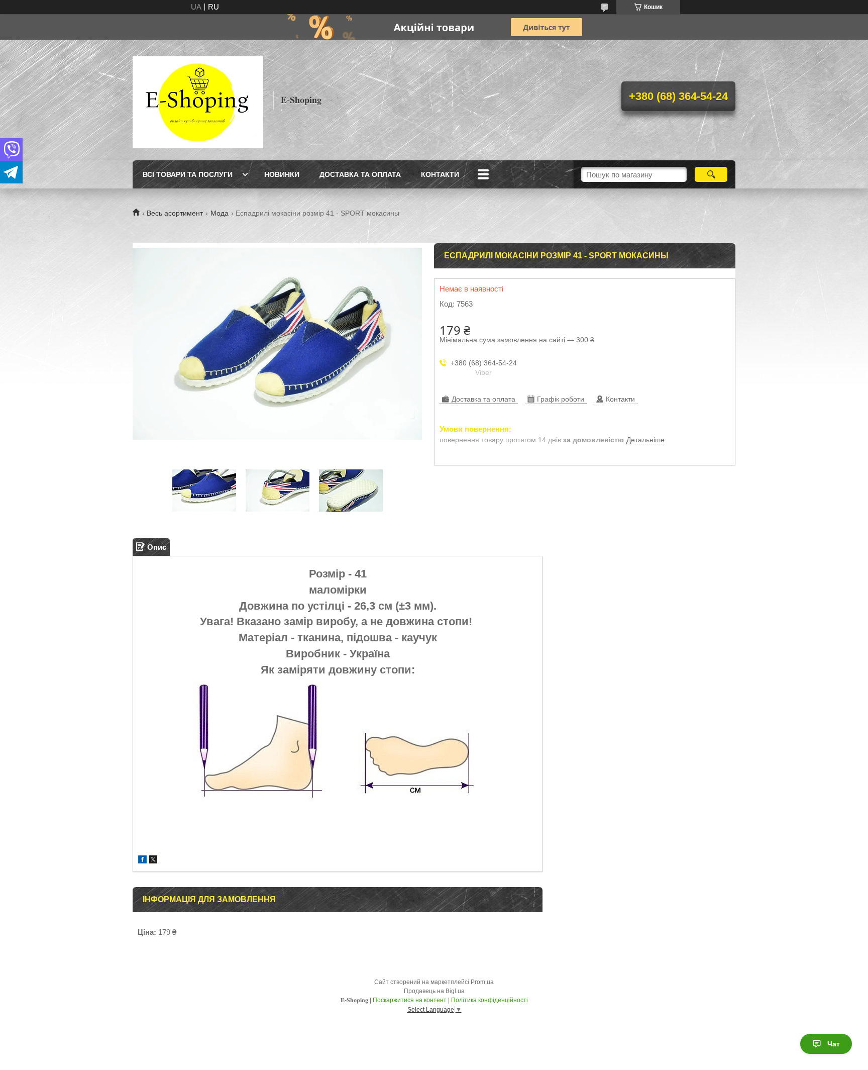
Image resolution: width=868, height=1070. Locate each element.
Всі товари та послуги (188, 174)
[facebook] (142, 860)
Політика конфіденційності (489, 1000)
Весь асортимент (175, 213)
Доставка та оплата (360, 174)
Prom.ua (482, 982)
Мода (219, 213)
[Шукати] (711, 174)
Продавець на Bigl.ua (434, 991)
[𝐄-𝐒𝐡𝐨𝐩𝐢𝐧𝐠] (198, 100)
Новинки (281, 174)
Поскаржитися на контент (410, 1000)
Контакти (440, 174)
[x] (153, 860)
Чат (833, 1044)
